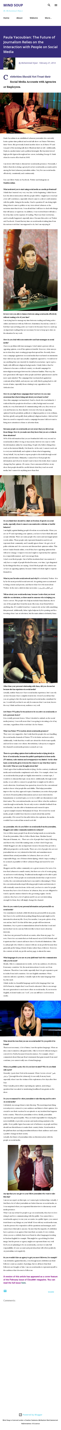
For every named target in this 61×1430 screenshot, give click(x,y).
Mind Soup (13, 5)
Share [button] (51, 1292)
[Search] (49, 5)
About (19, 18)
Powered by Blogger (32, 1414)
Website (34, 18)
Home (6, 18)
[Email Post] (5, 1292)
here (23, 1282)
